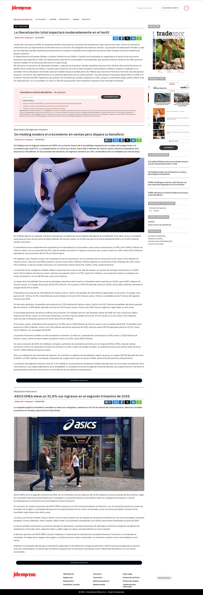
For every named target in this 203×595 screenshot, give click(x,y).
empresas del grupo (125, 112)
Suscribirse (168, 148)
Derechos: (39, 114)
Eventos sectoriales (155, 244)
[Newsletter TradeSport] (168, 110)
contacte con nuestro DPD (116, 114)
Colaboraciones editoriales (129, 586)
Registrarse (68, 577)
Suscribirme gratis (111, 97)
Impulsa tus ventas (155, 239)
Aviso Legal (39, 109)
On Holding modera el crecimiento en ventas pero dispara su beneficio (167, 173)
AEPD (69, 116)
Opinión (52, 19)
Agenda (76, 19)
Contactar (97, 574)
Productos (64, 19)
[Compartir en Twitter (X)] (127, 38)
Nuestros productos (101, 581)
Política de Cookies (131, 581)
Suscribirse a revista (71, 585)
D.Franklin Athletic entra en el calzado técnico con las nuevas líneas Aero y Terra (168, 163)
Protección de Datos (131, 577)
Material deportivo (23, 19)
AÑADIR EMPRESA (164, 578)
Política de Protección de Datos (55, 109)
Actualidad (40, 19)
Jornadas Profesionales (157, 236)
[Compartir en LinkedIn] (133, 38)
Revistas (86, 19)
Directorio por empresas (159, 225)
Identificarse (68, 574)
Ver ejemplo (59, 92)
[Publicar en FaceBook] (121, 38)
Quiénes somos (99, 585)
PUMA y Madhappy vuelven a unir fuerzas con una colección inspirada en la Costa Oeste (167, 183)
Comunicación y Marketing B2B (160, 241)
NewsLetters (68, 581)
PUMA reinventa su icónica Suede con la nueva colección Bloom (168, 194)
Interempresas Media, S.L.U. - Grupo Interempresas (105, 592)
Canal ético (97, 577)
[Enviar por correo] (115, 38)
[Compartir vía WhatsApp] (139, 38)
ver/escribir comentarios (79, 380)
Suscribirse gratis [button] (170, 8)
